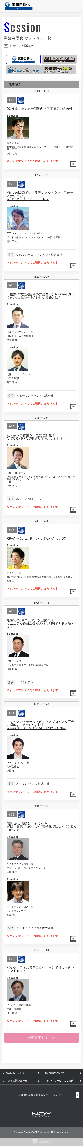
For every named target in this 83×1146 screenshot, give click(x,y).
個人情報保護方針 (54, 1073)
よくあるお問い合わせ (15, 1080)
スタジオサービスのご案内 (59, 1080)
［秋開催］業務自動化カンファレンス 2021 (40, 1095)
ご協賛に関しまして (14, 1073)
